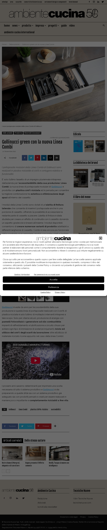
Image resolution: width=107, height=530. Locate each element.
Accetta (53, 279)
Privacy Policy (60, 292)
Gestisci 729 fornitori (22, 274)
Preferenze (53, 287)
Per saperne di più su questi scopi (47, 274)
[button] (100, 238)
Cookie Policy (46, 292)
